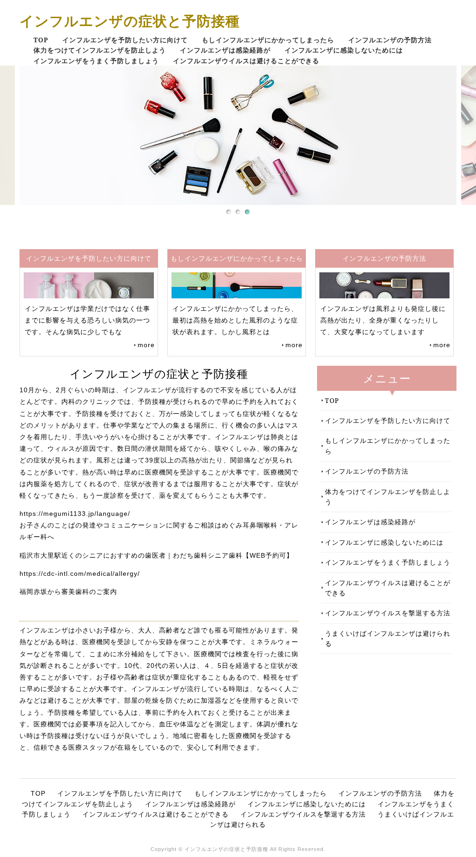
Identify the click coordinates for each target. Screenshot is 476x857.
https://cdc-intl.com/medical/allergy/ (80, 573)
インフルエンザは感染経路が (225, 50)
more (146, 345)
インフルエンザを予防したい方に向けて (125, 39)
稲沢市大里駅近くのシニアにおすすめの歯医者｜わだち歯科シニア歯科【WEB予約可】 (156, 555)
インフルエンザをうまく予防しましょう (96, 60)
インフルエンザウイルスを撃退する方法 (387, 612)
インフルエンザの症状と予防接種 (130, 20)
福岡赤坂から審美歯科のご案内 (68, 591)
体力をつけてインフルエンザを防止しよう (99, 50)
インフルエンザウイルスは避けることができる (246, 60)
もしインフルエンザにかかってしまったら (268, 39)
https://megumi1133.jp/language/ (75, 513)
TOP (40, 39)
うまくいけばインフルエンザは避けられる (387, 638)
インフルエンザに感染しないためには (343, 50)
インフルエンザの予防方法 (390, 39)
